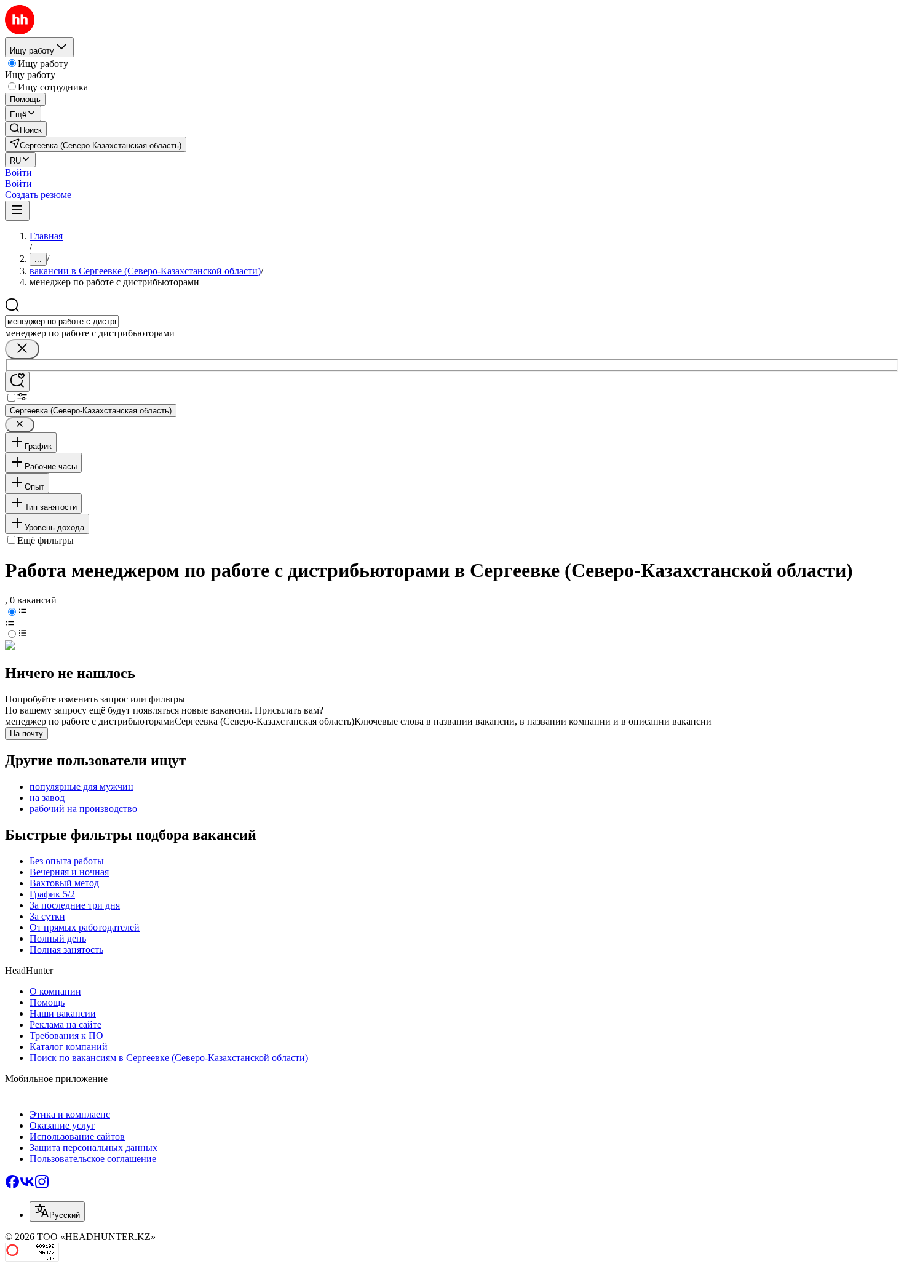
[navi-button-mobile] (17, 211)
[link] (26, 129)
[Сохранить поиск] (17, 382)
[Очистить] (22, 349)
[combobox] (62, 321)
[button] (18, 172)
